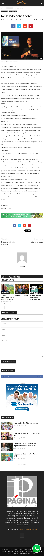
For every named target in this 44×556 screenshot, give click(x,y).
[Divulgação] (7, 289)
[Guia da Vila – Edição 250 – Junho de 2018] (7, 457)
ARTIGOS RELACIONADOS (11, 277)
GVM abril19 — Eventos (21, 295)
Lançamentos (13, 11)
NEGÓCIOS (5, 11)
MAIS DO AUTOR (8, 280)
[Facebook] (22, 535)
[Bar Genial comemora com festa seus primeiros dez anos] (36, 289)
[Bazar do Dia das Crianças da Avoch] (7, 426)
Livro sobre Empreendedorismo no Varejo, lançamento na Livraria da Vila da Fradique (7, 299)
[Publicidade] (22, 215)
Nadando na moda (36, 242)
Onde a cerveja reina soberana (8, 243)
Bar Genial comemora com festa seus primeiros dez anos (35, 297)
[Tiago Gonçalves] (7, 447)
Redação (6, 20)
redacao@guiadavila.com (28, 529)
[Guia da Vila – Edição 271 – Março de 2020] (7, 436)
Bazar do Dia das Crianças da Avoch (26, 423)
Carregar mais (21, 465)
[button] (41, 3)
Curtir (39, 376)
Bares (17, 292)
